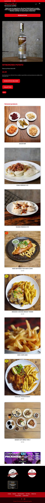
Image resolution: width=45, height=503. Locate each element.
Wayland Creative (28, 501)
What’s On (33, 493)
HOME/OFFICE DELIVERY (11, 81)
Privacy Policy (18, 495)
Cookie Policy (25, 495)
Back (4, 92)
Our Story (28, 493)
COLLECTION (7, 87)
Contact (9, 493)
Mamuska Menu (21, 493)
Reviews (14, 493)
